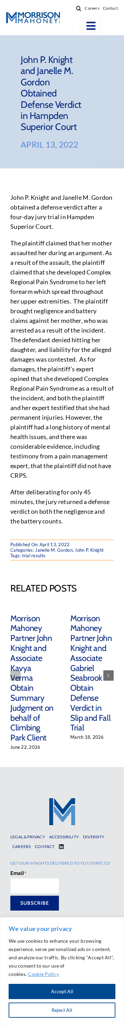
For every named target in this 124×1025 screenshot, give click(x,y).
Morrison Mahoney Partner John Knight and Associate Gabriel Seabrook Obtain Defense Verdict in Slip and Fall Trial (91, 673)
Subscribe (34, 903)
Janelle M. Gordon (54, 550)
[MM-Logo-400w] (33, 15)
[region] (62, 971)
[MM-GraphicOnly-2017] (62, 801)
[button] (78, 8)
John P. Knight (89, 550)
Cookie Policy (43, 974)
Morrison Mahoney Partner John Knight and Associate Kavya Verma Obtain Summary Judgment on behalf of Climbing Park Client (31, 678)
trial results (34, 555)
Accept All (62, 991)
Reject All (62, 1010)
